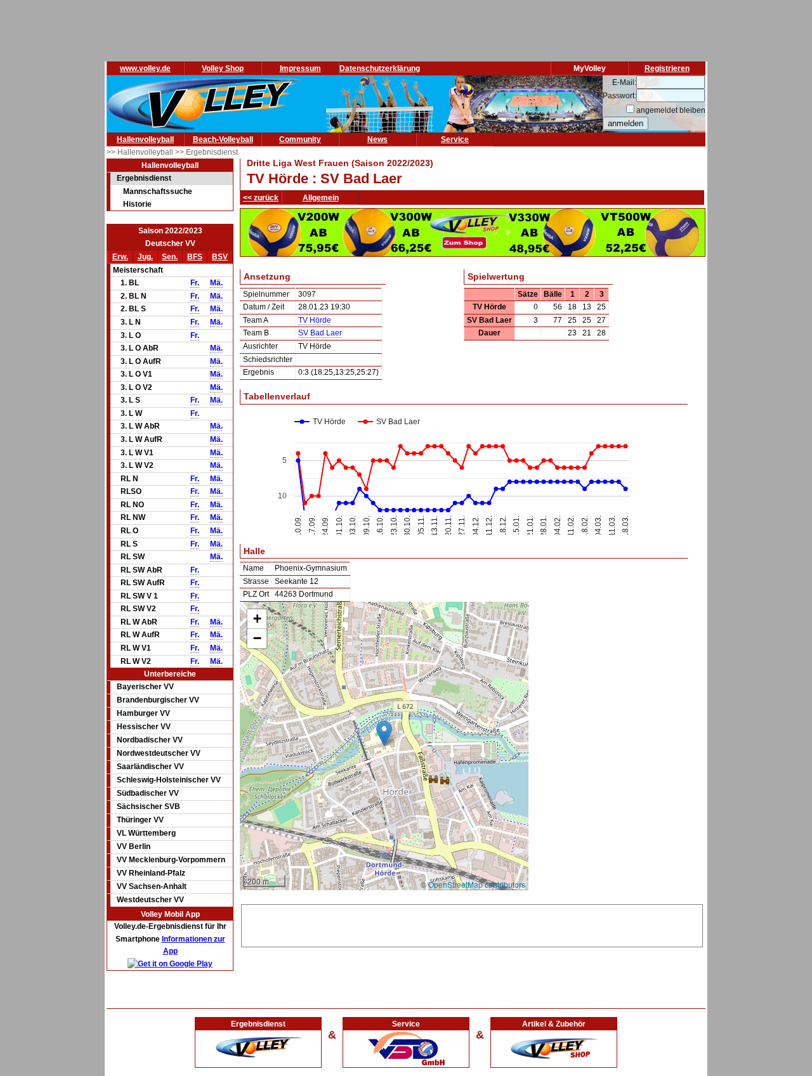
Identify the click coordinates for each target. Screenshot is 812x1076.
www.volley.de (145, 68)
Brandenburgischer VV (158, 700)
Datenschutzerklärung (379, 68)
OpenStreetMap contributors (476, 884)
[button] (384, 733)
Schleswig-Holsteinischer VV (169, 779)
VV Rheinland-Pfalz (151, 873)
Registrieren (667, 68)
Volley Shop (223, 68)
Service (455, 139)
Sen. (170, 256)
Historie (137, 204)
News (377, 139)
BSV (220, 256)
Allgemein (321, 197)
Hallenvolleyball (145, 139)
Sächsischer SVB (148, 806)
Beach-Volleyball (223, 139)
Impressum (300, 68)
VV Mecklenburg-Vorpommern (171, 859)
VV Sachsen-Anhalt (152, 886)
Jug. (145, 256)
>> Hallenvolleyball (141, 152)
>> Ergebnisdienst (206, 152)
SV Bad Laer (320, 332)
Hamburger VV (143, 713)
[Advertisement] (472, 924)
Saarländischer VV (150, 766)
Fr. (194, 282)
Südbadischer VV (148, 793)
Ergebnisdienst (144, 178)
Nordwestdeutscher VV (158, 753)
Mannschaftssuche (157, 191)
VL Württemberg (146, 833)
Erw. (120, 256)
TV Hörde (314, 320)
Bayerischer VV (145, 686)
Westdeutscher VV (150, 899)
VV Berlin (133, 846)
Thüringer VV (140, 819)
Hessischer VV (144, 726)
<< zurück (260, 197)
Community (300, 139)
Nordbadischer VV (150, 740)
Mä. (216, 282)
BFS (194, 256)
